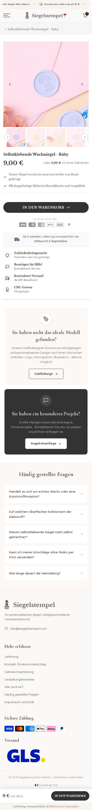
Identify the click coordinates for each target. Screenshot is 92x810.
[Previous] (10, 84)
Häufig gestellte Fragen (21, 694)
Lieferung (11, 656)
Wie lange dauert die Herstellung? (35, 573)
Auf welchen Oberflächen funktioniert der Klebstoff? (40, 514)
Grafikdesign (43, 373)
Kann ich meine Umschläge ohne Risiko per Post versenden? (41, 554)
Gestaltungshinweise (19, 679)
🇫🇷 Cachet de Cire (46, 785)
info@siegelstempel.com (28, 628)
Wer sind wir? (13, 687)
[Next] (82, 84)
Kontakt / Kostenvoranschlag (25, 664)
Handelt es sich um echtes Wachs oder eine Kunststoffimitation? (42, 494)
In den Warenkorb (70, 795)
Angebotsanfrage (43, 443)
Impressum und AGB (19, 702)
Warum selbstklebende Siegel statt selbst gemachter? (41, 534)
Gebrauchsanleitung (19, 672)
